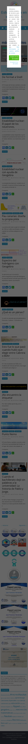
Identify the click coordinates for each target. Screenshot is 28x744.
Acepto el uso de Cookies (14, 58)
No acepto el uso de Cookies (14, 62)
